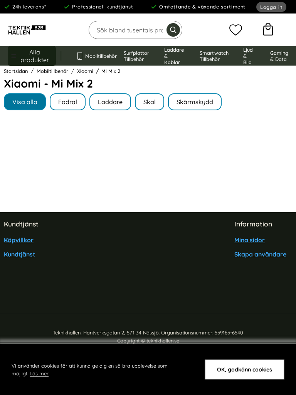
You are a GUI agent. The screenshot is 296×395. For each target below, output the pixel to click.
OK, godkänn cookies (244, 369)
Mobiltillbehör (97, 56)
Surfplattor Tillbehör (136, 56)
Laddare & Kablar (174, 56)
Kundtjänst (19, 254)
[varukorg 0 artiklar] (268, 30)
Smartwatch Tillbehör (214, 56)
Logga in (271, 7)
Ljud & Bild (248, 56)
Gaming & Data (279, 56)
